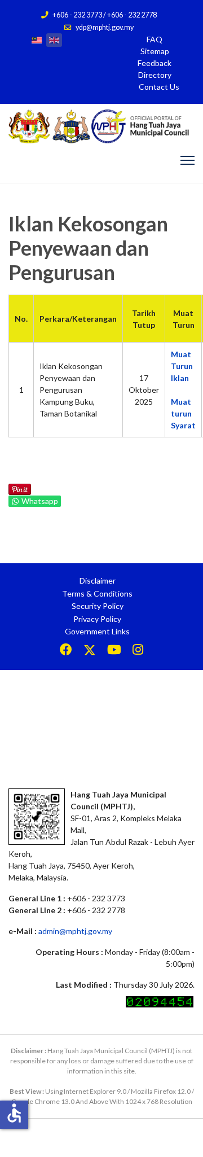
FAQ (154, 39)
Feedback (154, 63)
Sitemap (154, 51)
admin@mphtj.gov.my (75, 931)
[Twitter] (89, 651)
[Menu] (187, 160)
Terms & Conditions (97, 593)
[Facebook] (66, 651)
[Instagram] (138, 651)
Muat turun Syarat (183, 413)
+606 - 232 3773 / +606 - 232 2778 (104, 15)
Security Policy (97, 606)
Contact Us (159, 86)
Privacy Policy (97, 619)
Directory (154, 75)
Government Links (97, 631)
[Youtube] (114, 651)
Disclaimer (98, 580)
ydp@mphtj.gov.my (105, 27)
